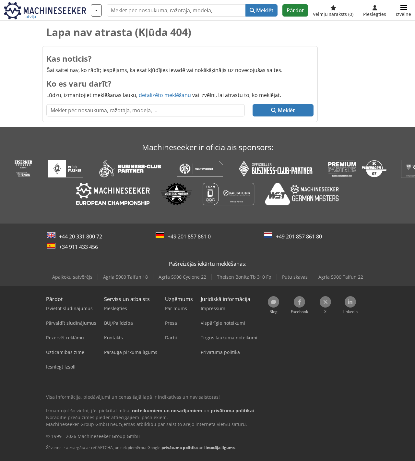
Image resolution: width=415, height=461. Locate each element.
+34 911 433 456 (78, 246)
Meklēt (264, 10)
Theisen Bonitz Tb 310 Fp (244, 277)
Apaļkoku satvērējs (72, 277)
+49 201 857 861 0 (189, 236)
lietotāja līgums (219, 447)
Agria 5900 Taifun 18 (125, 277)
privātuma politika (179, 447)
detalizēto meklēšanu (165, 95)
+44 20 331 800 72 (80, 236)
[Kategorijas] (96, 10)
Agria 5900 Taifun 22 (340, 277)
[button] (403, 10)
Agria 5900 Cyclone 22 (182, 277)
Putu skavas (295, 277)
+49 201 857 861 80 (299, 236)
